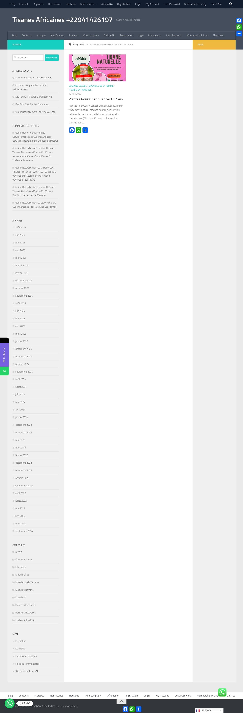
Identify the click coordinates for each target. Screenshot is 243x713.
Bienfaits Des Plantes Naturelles (31, 104)
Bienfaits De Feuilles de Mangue (29, 195)
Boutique (71, 4)
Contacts (24, 4)
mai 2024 (20, 402)
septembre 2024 (24, 371)
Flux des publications (26, 656)
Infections (20, 567)
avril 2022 (20, 515)
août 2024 (20, 379)
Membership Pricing (195, 4)
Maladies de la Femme (101, 86)
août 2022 (20, 493)
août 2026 (20, 227)
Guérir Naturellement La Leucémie (33, 202)
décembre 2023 (23, 424)
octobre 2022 (22, 477)
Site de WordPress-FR (27, 671)
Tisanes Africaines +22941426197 (62, 20)
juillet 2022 (21, 500)
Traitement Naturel (80, 89)
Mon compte (87, 4)
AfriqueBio (107, 4)
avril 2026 (20, 250)
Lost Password (172, 4)
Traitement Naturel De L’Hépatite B (33, 77)
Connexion (20, 648)
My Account (152, 4)
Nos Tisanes (54, 4)
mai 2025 (20, 318)
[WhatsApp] (239, 27)
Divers (18, 551)
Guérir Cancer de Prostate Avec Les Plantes (34, 206)
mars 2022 (20, 523)
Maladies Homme (24, 589)
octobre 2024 (22, 364)
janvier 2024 (21, 417)
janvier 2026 (21, 273)
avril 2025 (20, 326)
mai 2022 (20, 508)
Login (138, 4)
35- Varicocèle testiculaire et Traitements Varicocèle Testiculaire (34, 175)
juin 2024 (20, 394)
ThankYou (216, 4)
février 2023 (21, 455)
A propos (38, 4)
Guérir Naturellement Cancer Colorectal (35, 111)
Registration (124, 4)
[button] (10, 703)
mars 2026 (20, 257)
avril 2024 (20, 409)
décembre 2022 (23, 462)
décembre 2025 (23, 280)
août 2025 (20, 303)
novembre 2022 (23, 470)
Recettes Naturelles (25, 612)
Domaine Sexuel (78, 86)
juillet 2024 (21, 386)
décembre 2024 (23, 348)
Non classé (20, 597)
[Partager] (239, 33)
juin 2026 (20, 235)
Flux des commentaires (27, 663)
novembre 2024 (23, 356)
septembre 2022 (24, 485)
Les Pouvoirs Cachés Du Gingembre (33, 96)
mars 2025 (20, 333)
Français (205, 710)
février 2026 (21, 265)
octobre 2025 (22, 288)
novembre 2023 (23, 432)
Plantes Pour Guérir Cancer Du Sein (96, 99)
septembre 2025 (24, 295)
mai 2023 (20, 440)
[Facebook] (239, 20)
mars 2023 (20, 447)
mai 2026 (20, 242)
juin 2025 (20, 310)
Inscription (20, 641)
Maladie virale (22, 574)
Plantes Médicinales (25, 605)
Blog (12, 4)
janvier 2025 (21, 341)
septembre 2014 (24, 531)
